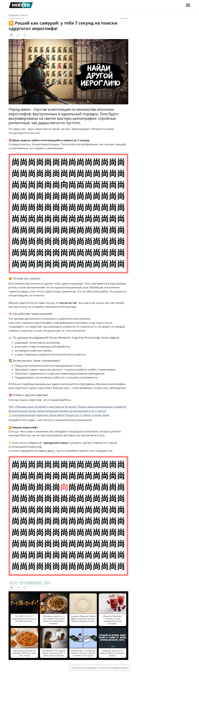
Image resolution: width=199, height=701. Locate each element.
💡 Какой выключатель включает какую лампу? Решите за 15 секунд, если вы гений (59, 415)
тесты (47, 583)
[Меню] (188, 5)
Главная (13, 15)
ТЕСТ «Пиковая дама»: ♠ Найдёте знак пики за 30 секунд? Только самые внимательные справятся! (67, 406)
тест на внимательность (30, 583)
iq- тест (13, 583)
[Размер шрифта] (11, 35)
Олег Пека (124, 18)
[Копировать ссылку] (18, 35)
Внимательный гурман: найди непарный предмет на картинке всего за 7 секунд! (57, 411)
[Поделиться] (24, 35)
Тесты (24, 15)
